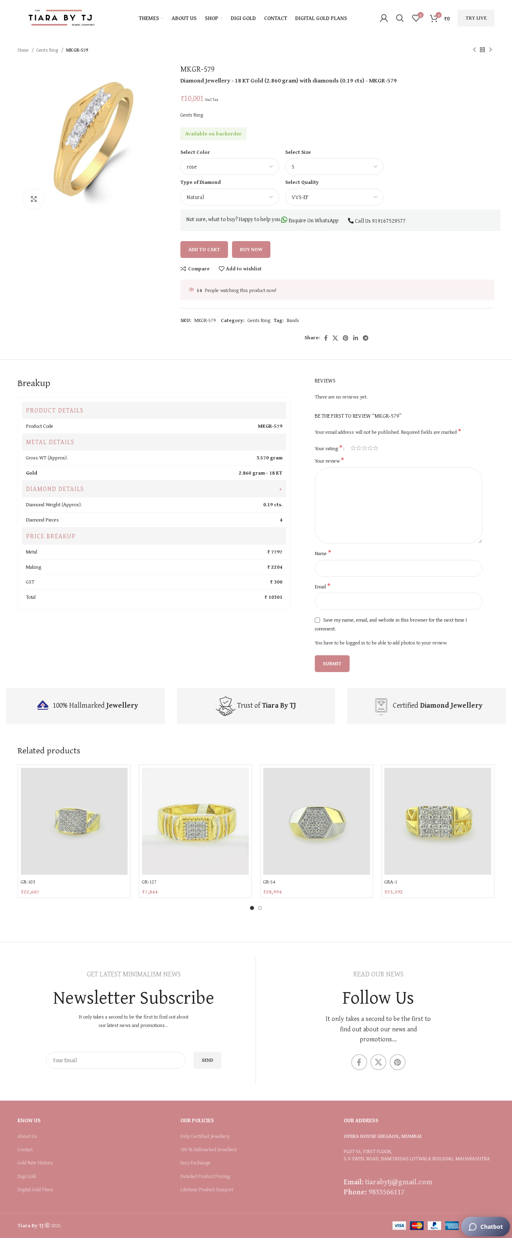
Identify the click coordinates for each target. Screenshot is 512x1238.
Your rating (328, 448)
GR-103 (28, 882)
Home (24, 50)
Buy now (251, 249)
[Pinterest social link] (345, 338)
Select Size (298, 152)
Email (322, 587)
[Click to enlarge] (34, 199)
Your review (329, 461)
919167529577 (389, 221)
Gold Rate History (35, 1162)
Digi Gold (27, 1176)
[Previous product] (474, 50)
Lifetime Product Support (206, 1189)
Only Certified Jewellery (205, 1136)
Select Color (195, 152)
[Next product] (490, 50)
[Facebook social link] (326, 338)
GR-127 (149, 882)
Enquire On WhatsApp (313, 220)
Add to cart (204, 249)
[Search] (400, 18)
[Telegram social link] (365, 338)
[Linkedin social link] (355, 338)
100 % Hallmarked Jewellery (208, 1149)
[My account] (384, 18)
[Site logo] (62, 17)
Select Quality (302, 182)
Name (323, 554)
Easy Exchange (195, 1162)
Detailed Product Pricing (205, 1176)
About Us (27, 1136)
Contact (25, 1149)
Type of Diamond (200, 182)
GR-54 (269, 882)
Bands (293, 320)
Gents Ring (47, 50)
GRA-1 (390, 882)
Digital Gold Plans (35, 1189)
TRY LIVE (476, 18)
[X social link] (335, 338)
